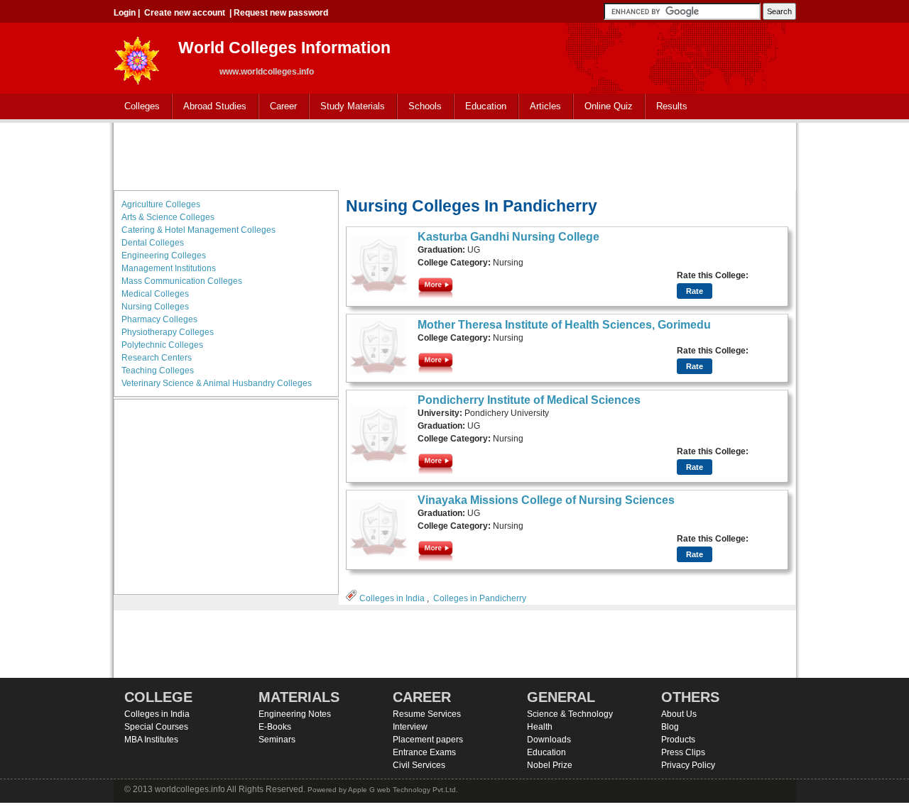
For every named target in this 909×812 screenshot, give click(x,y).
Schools (420, 107)
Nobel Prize (549, 765)
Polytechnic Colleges (162, 345)
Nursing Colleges (155, 307)
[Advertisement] (454, 155)
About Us (679, 714)
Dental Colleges (152, 243)
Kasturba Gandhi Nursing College (508, 237)
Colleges (137, 107)
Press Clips (683, 752)
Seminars (276, 740)
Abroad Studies (209, 107)
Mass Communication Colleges (181, 281)
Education (480, 107)
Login (125, 13)
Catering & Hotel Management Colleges (198, 230)
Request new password (281, 13)
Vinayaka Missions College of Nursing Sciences (546, 500)
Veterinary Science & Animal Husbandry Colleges (216, 383)
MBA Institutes (151, 740)
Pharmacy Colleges (159, 319)
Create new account (184, 13)
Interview (410, 727)
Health (540, 727)
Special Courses (156, 727)
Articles (545, 106)
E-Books (274, 727)
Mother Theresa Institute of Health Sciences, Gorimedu (564, 325)
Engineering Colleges (163, 255)
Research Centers (156, 358)
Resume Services (427, 714)
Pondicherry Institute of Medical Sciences (529, 400)
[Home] (137, 56)
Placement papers (428, 740)
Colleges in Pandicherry (479, 598)
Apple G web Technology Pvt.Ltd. (403, 790)
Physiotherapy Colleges (167, 332)
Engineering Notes (294, 714)
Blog (670, 727)
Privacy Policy (688, 765)
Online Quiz (608, 106)
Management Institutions (168, 268)
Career (278, 107)
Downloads (549, 740)
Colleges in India (392, 598)
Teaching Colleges (157, 370)
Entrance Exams (424, 752)
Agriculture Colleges (160, 204)
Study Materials (347, 107)
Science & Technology (570, 714)
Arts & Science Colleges (167, 217)
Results (671, 106)
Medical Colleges (155, 294)
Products (678, 740)
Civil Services (419, 765)
